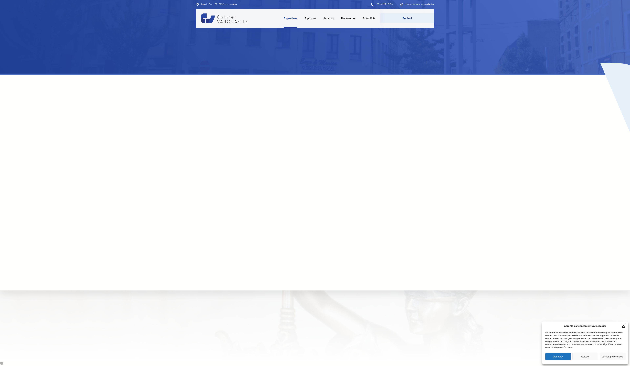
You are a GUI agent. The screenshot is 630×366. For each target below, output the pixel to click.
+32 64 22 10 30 (384, 4)
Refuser (585, 356)
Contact (407, 18)
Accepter (558, 356)
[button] (623, 325)
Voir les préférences (612, 356)
